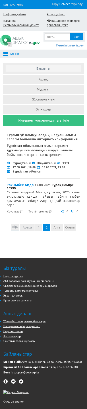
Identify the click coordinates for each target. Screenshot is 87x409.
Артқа (27, 227)
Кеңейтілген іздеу (70, 45)
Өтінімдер (43, 109)
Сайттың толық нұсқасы (19, 341)
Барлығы (43, 68)
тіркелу (77, 4)
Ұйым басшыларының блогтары (24, 321)
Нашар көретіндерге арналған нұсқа (63, 23)
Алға (57, 227)
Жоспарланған (43, 99)
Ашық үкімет (56, 14)
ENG (20, 4)
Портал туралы (13, 276)
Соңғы (70, 227)
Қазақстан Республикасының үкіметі (21, 23)
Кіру (55, 4)
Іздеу (76, 36)
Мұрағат (43, 89)
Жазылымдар (12, 336)
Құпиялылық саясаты (17, 300)
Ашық (43, 79)
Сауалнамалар (13, 331)
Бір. (15, 227)
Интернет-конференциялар (21, 326)
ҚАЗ (5, 4)
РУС (12, 4)
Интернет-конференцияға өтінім (43, 120)
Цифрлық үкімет (14, 14)
